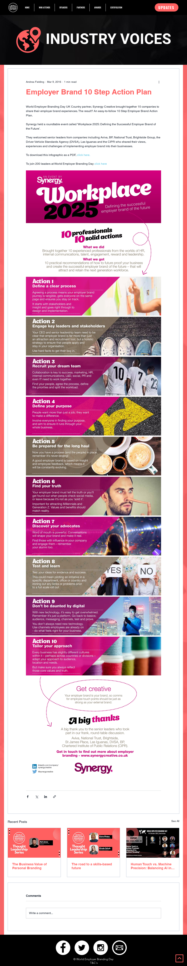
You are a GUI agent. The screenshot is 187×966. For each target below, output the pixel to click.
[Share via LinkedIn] (45, 796)
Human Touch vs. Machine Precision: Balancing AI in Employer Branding (151, 866)
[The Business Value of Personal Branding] (34, 843)
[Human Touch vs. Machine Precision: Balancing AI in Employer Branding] (152, 843)
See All (175, 821)
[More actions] (159, 82)
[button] (166, 7)
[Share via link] (54, 796)
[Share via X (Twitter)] (36, 796)
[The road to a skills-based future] (93, 843)
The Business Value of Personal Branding (29, 866)
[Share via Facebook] (27, 796)
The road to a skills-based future (92, 866)
